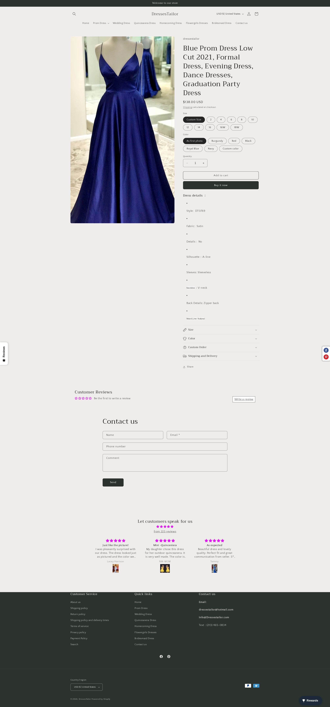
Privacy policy (78, 632)
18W (236, 127)
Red (234, 141)
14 (199, 127)
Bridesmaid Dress (144, 638)
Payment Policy (78, 638)
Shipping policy (79, 608)
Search (74, 644)
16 (210, 127)
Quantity (187, 156)
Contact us (141, 644)
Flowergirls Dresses (145, 632)
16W (222, 127)
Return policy (77, 614)
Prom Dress (141, 608)
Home (138, 602)
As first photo (195, 141)
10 (252, 119)
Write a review (243, 399)
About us (75, 602)
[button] (74, 14)
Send (113, 482)
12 (188, 127)
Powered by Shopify (101, 699)
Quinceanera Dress (145, 620)
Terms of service (79, 626)
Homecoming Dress (146, 626)
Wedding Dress (143, 614)
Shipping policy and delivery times (89, 620)
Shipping (187, 107)
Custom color (231, 148)
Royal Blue (193, 148)
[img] (165, 526)
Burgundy (217, 141)
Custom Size (194, 119)
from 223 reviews (165, 531)
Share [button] (190, 366)
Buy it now (221, 185)
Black (248, 141)
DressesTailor (85, 699)
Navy (211, 148)
